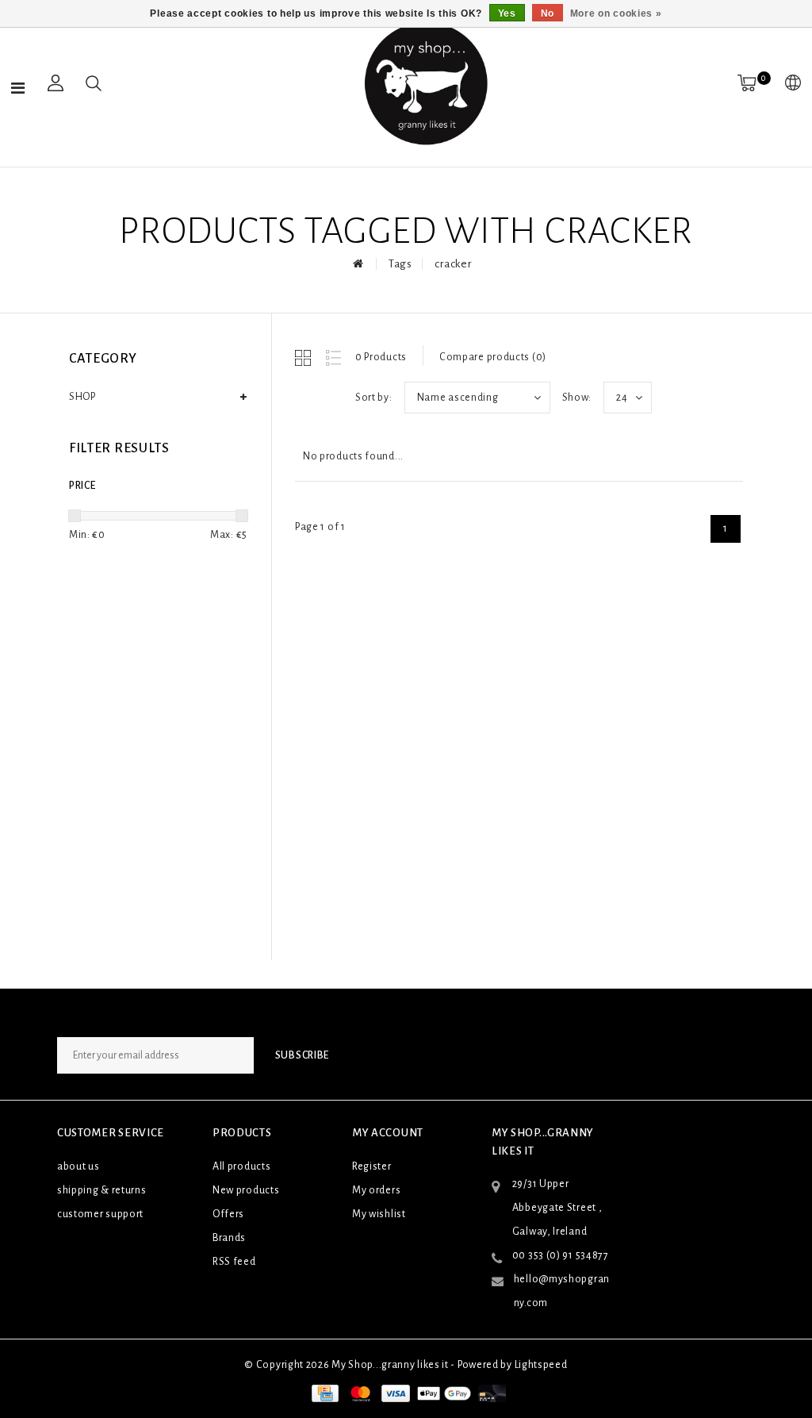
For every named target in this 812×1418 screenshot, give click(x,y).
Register (372, 1166)
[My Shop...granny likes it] (424, 83)
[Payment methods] (323, 1392)
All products (241, 1166)
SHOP (82, 396)
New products (246, 1190)
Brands (229, 1237)
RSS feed (234, 1261)
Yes (507, 13)
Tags (400, 264)
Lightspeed (541, 1364)
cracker (453, 264)
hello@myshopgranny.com (562, 1291)
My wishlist (379, 1214)
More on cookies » (616, 13)
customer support (100, 1214)
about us (78, 1166)
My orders (376, 1190)
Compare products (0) (492, 357)
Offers (228, 1214)
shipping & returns (102, 1190)
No (547, 13)
